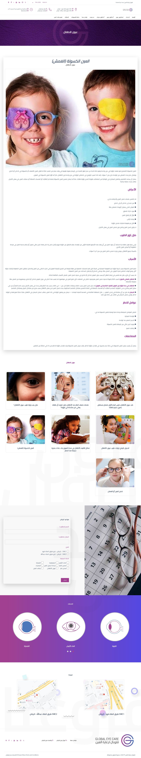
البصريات (38, 565)
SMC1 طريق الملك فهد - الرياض (64, 9)
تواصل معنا (38, 2)
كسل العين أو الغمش (115, 491)
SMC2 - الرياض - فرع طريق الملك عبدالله (53, 554)
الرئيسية (133, 17)
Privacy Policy (21, 755)
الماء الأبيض (62, 562)
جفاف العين (37, 568)
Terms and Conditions (32, 755)
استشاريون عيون (119, 17)
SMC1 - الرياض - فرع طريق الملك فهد (54, 551)
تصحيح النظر (62, 565)
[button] (73, 651)
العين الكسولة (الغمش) (26, 448)
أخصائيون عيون (110, 17)
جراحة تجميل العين (50, 565)
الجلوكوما (52, 562)
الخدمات (128, 17)
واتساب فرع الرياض (42, 11)
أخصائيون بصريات (100, 17)
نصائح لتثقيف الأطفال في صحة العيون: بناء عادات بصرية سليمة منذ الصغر (71, 449)
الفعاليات (67, 17)
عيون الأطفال (51, 568)
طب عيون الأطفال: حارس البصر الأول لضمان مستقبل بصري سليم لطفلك (115, 406)
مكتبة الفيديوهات (75, 17)
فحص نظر (63, 568)
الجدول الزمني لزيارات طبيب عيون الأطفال (115, 448)
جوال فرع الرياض (42, 9)
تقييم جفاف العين (58, 17)
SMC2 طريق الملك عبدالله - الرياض (64, 11)
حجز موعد (44, 2)
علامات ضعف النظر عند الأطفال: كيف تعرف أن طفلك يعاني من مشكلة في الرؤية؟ (70, 406)
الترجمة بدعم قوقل (11, 755)
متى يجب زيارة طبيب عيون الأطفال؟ (26, 405)
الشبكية (38, 562)
